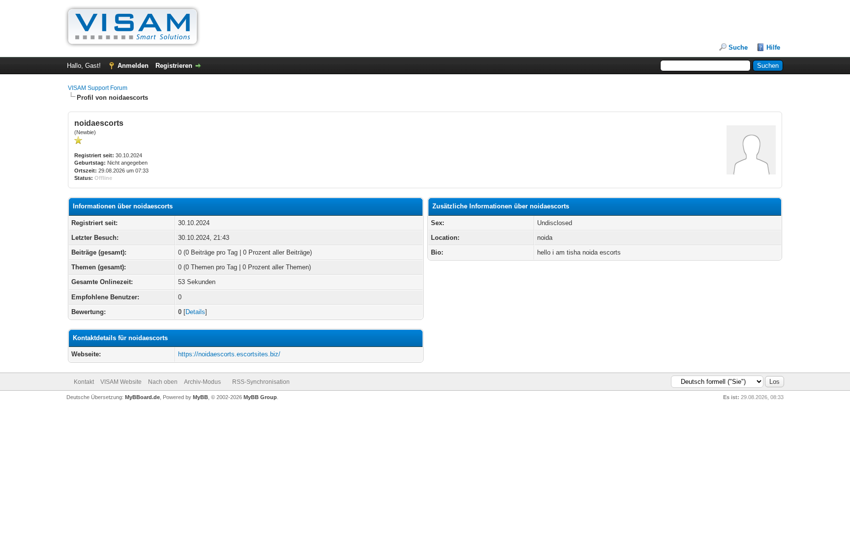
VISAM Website (121, 381)
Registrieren (173, 65)
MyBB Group (260, 397)
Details (195, 312)
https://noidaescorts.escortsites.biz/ (229, 354)
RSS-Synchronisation (261, 381)
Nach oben (163, 381)
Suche (738, 47)
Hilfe (773, 47)
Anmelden (133, 65)
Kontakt (84, 381)
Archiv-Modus (202, 381)
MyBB (200, 397)
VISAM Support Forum (97, 88)
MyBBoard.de (142, 397)
